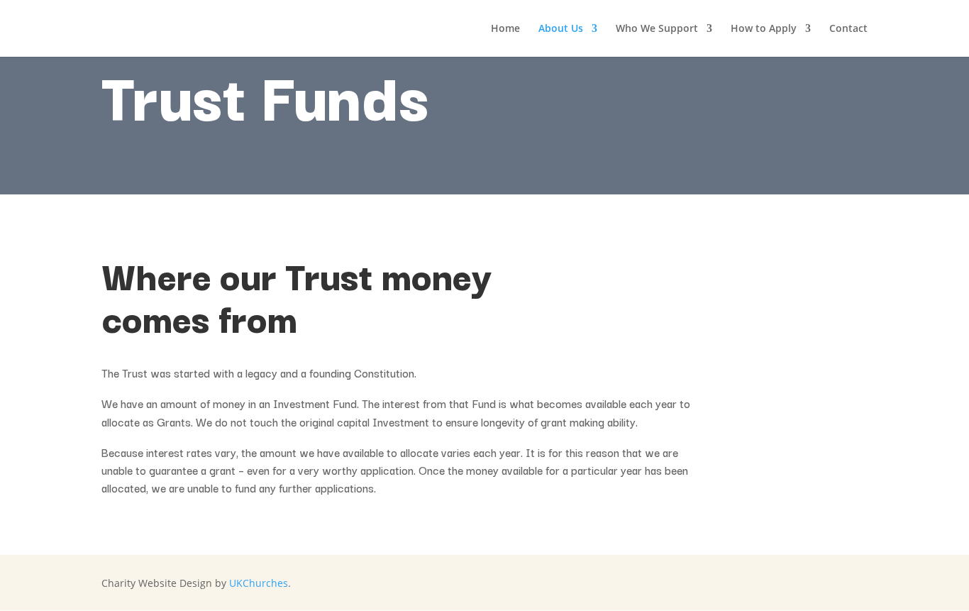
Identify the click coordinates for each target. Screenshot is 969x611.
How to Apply (764, 29)
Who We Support (657, 29)
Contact (848, 29)
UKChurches (258, 583)
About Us (560, 29)
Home (505, 29)
